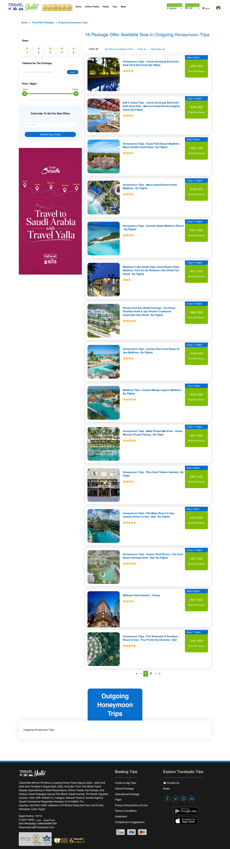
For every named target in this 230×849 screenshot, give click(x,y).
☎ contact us (171, 783)
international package (127, 794)
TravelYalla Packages (43, 22)
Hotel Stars (157, 49)
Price (141, 49)
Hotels (106, 6)
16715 (38, 816)
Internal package (124, 788)
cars (115, 6)
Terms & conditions (126, 810)
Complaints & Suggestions (130, 822)
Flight (118, 799)
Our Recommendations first (119, 49)
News (123, 6)
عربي (207, 8)
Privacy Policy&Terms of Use (131, 805)
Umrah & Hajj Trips (125, 783)
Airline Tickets (92, 6)
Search (73, 72)
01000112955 (27, 819)
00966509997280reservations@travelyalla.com (38, 825)
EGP (190, 8)
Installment (121, 816)
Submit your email (50, 134)
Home (78, 6)
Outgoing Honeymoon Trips (73, 22)
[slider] (24, 93)
